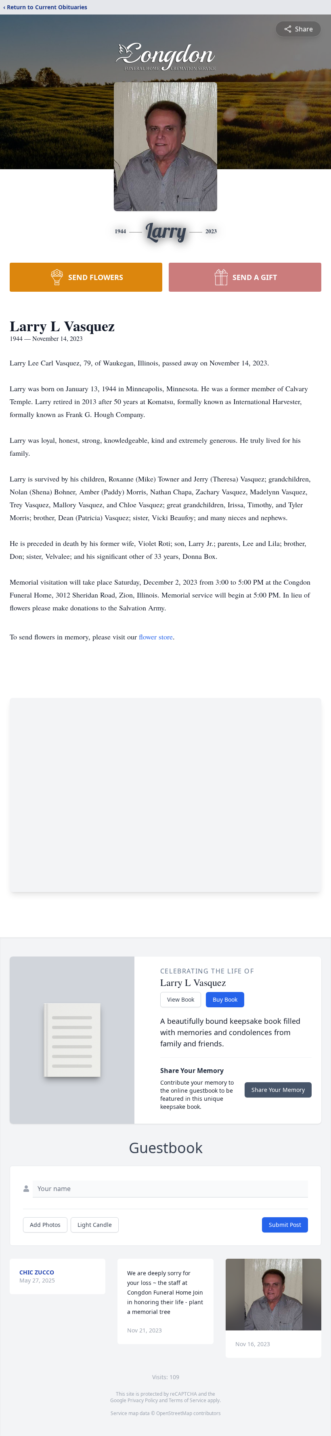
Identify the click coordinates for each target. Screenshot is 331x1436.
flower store (156, 636)
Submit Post (285, 1224)
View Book (180, 999)
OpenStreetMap (174, 1413)
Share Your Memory (278, 1090)
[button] (273, 1294)
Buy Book (225, 999)
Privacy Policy (143, 1400)
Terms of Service (187, 1400)
